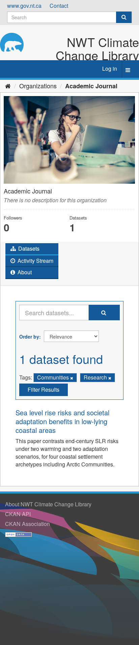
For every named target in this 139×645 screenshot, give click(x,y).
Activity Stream (34, 260)
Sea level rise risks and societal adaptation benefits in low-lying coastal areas (62, 421)
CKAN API (18, 514)
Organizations (38, 85)
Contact (59, 5)
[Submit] (124, 17)
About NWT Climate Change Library (48, 504)
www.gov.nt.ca (24, 5)
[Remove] (71, 378)
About (24, 272)
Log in (109, 68)
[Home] (8, 85)
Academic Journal (91, 86)
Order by (29, 336)
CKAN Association (27, 524)
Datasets (28, 248)
